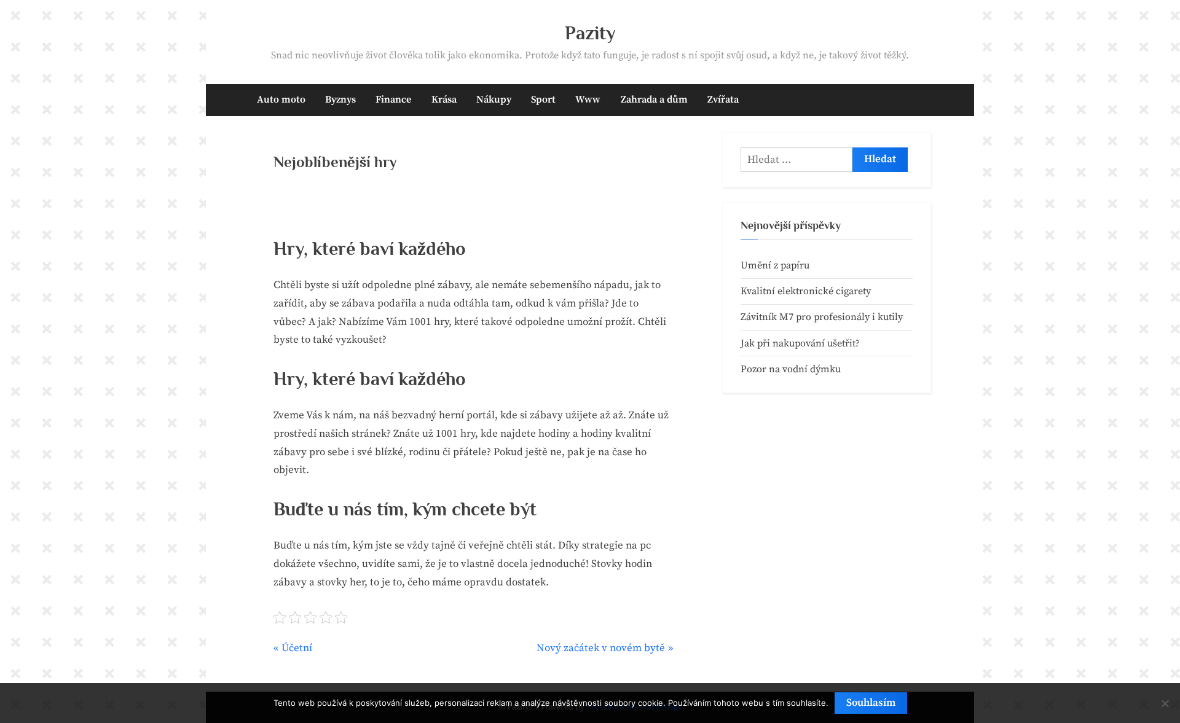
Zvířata (723, 99)
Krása (444, 99)
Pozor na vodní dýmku (791, 369)
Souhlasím (870, 702)
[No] (1164, 703)
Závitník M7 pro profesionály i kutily (822, 317)
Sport (543, 99)
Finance (393, 99)
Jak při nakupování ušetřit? (800, 343)
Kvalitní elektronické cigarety (806, 291)
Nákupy (493, 99)
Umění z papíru (775, 265)
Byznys (340, 99)
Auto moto (281, 99)
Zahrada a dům (654, 99)
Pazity (590, 33)
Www (587, 99)
